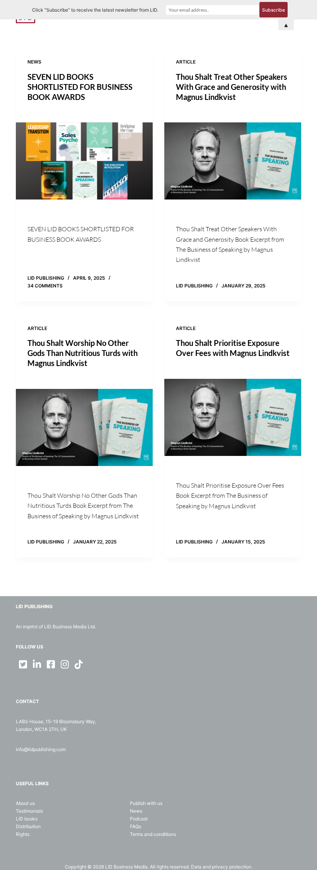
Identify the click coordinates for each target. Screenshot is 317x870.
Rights (22, 834)
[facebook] (51, 664)
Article (186, 62)
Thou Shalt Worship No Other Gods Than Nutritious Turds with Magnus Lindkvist (82, 353)
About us (25, 803)
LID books (26, 819)
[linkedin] (37, 664)
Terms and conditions (153, 834)
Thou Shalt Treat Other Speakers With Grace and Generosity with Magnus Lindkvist (231, 86)
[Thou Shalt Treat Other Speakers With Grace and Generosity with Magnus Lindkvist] (232, 161)
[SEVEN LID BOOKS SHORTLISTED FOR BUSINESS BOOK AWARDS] (84, 161)
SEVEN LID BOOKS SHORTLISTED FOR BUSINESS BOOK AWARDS (80, 86)
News (34, 62)
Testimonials (29, 811)
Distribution (28, 826)
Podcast (139, 819)
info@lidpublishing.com (41, 749)
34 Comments (45, 286)
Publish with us (146, 803)
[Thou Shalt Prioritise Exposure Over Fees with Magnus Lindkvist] (232, 417)
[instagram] (65, 664)
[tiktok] (78, 664)
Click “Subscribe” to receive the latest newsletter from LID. (95, 10)
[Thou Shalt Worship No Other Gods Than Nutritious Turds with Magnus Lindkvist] (84, 427)
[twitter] (23, 664)
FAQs (135, 826)
